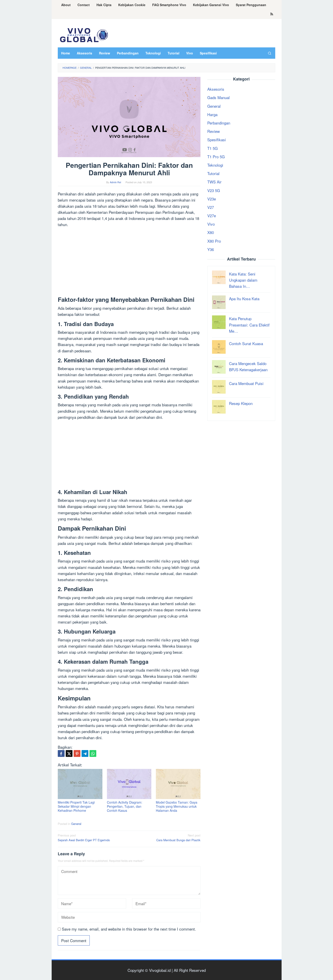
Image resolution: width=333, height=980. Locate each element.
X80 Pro (214, 241)
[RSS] (271, 14)
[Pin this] (77, 753)
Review (213, 131)
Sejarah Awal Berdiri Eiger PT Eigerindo (84, 837)
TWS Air (214, 182)
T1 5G (212, 148)
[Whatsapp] (92, 753)
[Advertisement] (129, 263)
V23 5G (213, 190)
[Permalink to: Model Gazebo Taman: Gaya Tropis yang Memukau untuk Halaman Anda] (178, 784)
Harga (212, 114)
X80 (210, 232)
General (76, 824)
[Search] (269, 53)
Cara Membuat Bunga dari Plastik (178, 837)
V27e (211, 215)
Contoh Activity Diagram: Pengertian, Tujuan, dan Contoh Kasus (124, 806)
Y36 (210, 249)
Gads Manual (218, 97)
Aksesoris (215, 89)
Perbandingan (218, 123)
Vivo (211, 224)
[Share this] (61, 753)
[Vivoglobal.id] (84, 34)
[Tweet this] (69, 753)
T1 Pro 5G (216, 156)
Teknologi (215, 165)
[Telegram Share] (85, 753)
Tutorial (213, 173)
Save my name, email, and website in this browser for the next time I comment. (129, 929)
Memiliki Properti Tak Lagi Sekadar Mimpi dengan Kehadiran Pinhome (76, 806)
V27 (210, 207)
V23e (211, 198)
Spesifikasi (216, 139)
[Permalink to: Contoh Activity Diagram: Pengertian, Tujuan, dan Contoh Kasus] (129, 784)
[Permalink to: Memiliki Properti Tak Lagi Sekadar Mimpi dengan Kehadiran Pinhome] (80, 784)
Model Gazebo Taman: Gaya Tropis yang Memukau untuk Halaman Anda (176, 806)
